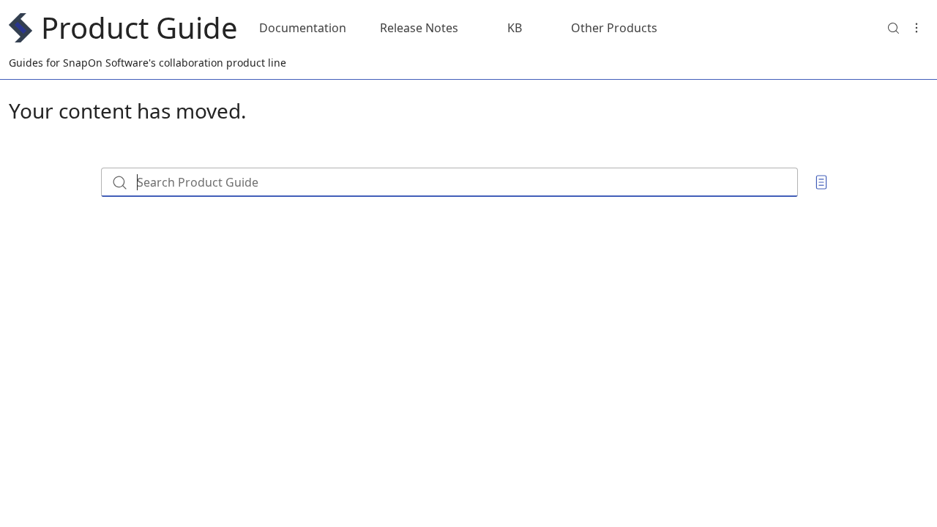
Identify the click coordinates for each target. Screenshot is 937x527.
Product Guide (139, 28)
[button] (893, 28)
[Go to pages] (821, 182)
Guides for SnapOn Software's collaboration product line (147, 63)
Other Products (614, 28)
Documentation (302, 28)
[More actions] (916, 28)
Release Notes (419, 28)
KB (514, 28)
